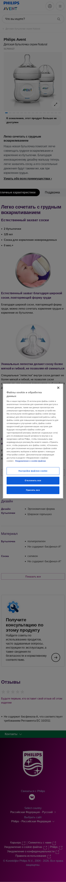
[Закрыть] (58, 388)
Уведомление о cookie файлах (30, 461)
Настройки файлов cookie (33, 471)
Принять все (33, 490)
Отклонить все (33, 480)
